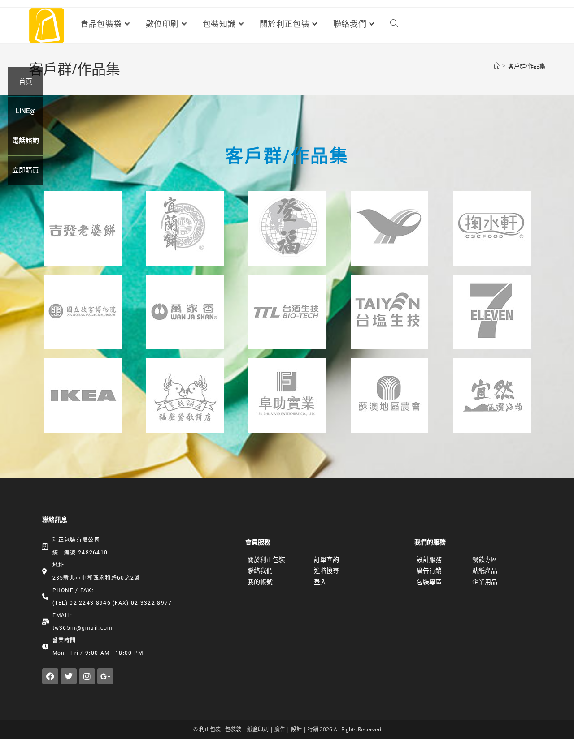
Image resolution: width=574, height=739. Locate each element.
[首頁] (497, 66)
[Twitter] (69, 676)
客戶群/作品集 (526, 66)
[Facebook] (50, 676)
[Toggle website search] (394, 24)
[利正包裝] (47, 25)
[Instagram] (87, 676)
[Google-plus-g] (105, 676)
